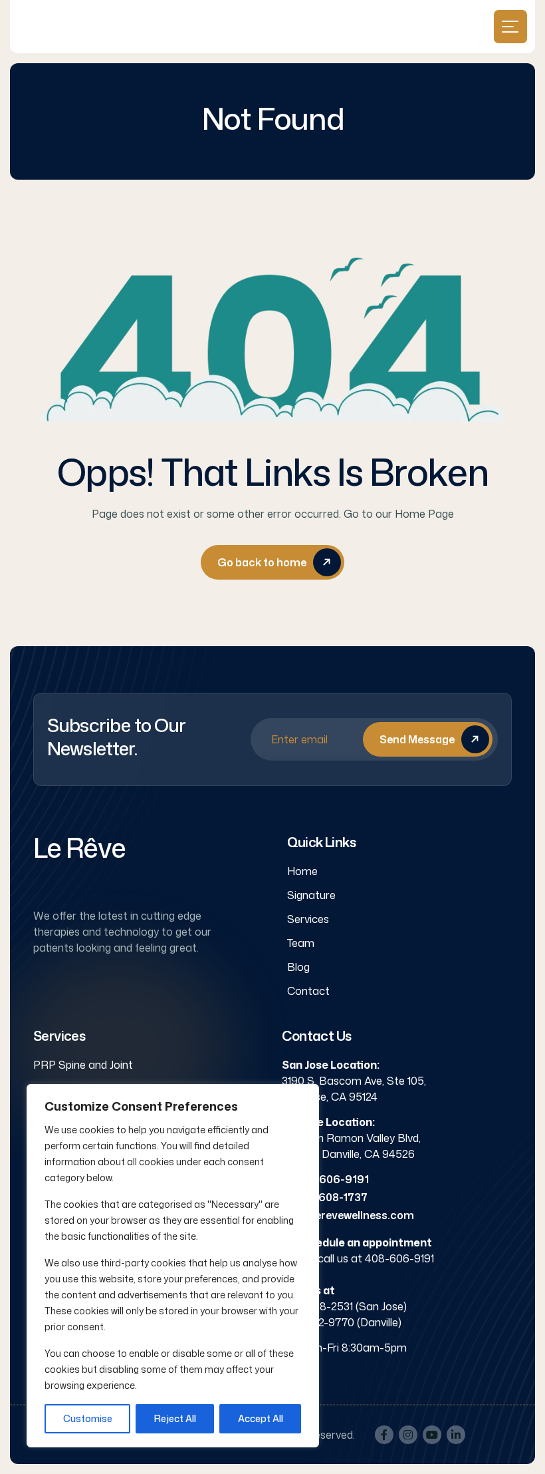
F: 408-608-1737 (325, 1197)
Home (302, 871)
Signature (311, 895)
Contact (308, 991)
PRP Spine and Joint (83, 1064)
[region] (173, 1265)
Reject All (175, 1418)
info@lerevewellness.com (348, 1215)
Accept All (260, 1418)
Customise (87, 1418)
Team (300, 943)
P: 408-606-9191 (325, 1179)
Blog (298, 967)
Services (308, 919)
